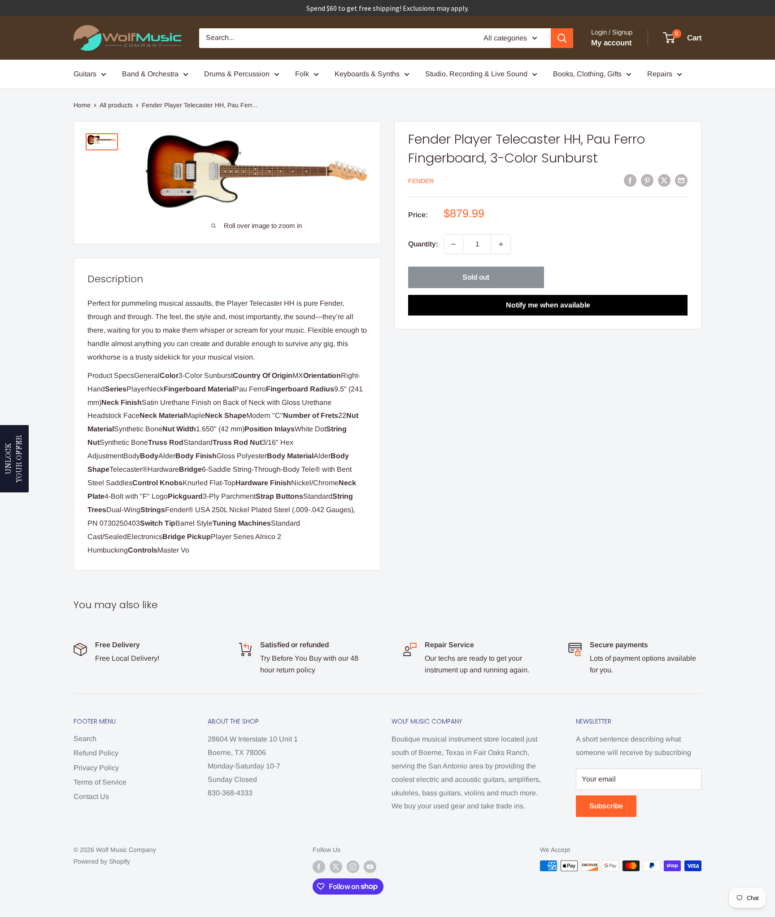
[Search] (562, 38)
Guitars (85, 74)
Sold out (475, 277)
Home (82, 105)
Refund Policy (96, 753)
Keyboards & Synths (367, 74)
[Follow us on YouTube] (370, 866)
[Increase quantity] (501, 244)
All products (116, 105)
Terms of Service (100, 782)
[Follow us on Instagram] (353, 866)
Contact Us (91, 796)
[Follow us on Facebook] (319, 866)
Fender (421, 180)
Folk (302, 74)
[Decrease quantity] (453, 244)
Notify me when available (548, 305)
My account (611, 43)
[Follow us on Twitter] (336, 866)
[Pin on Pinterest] (647, 180)
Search (85, 738)
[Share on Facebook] (630, 180)
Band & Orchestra (150, 74)
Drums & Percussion (237, 74)
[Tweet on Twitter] (664, 180)
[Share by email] (681, 180)
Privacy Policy (96, 768)
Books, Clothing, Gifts (587, 74)
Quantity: (423, 244)
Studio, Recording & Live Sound (476, 74)
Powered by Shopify (102, 861)
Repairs (659, 74)
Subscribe (606, 806)
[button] (14, 458)
